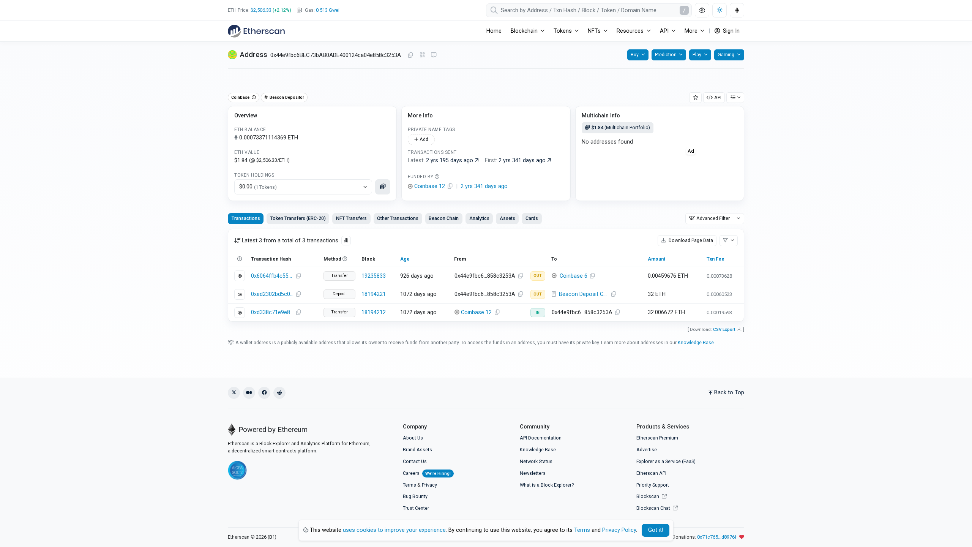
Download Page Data (690, 240)
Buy (635, 54)
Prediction (666, 54)
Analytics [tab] (479, 218)
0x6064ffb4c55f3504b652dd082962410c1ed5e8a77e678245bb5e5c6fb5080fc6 (272, 276)
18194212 (373, 312)
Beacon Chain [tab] (444, 218)
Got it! (655, 530)
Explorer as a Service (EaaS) (666, 461)
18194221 (373, 294)
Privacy (429, 485)
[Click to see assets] (382, 186)
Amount (656, 259)
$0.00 (258, 186)
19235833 (373, 276)
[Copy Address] (410, 55)
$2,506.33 (261, 10)
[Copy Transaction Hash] (298, 276)
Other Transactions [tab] (397, 218)
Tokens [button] (563, 31)
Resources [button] (630, 31)
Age (405, 259)
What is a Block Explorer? (547, 485)
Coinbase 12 (476, 312)
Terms (409, 485)
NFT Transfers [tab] (351, 218)
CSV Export (724, 329)
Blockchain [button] (524, 31)
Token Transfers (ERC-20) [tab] (298, 218)
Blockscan (648, 496)
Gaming (726, 54)
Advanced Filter (713, 218)
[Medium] (249, 393)
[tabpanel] (486, 275)
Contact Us (415, 461)
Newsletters (533, 473)
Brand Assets (417, 449)
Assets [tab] (507, 218)
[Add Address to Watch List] (695, 97)
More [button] (691, 31)
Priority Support (652, 485)
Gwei (327, 10)
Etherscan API (651, 473)
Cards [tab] (531, 218)
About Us (413, 438)
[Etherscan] (256, 31)
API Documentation (541, 438)
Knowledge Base (696, 342)
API (717, 97)
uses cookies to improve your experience (394, 530)
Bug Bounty (415, 496)
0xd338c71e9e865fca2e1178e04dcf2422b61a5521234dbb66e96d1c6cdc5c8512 (272, 312)
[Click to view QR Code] (422, 55)
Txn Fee (715, 259)
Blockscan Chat (653, 508)
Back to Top (729, 392)
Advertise (646, 449)
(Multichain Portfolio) (621, 127)
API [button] (664, 31)
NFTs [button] (594, 31)
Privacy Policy (619, 530)
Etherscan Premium (657, 438)
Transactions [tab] (246, 218)
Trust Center (416, 508)
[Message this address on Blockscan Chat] (433, 55)
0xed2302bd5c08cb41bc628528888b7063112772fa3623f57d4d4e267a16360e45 (272, 294)
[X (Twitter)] (234, 393)
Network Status (536, 461)
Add (423, 139)
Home (494, 31)
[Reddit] (279, 393)
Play (697, 54)
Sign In (730, 31)
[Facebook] (264, 393)
